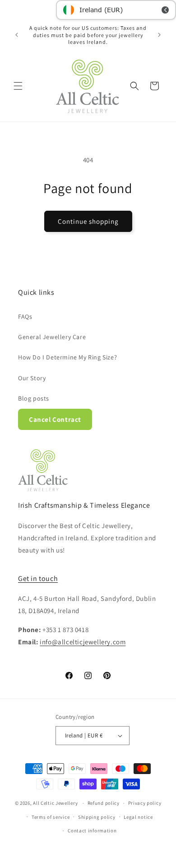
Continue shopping (88, 221)
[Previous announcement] (17, 35)
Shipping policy (97, 817)
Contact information (92, 830)
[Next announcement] (159, 35)
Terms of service (50, 817)
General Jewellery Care (52, 337)
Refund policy (104, 803)
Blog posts (33, 398)
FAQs (25, 316)
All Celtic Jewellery (55, 803)
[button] (18, 86)
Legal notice (138, 817)
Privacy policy (145, 803)
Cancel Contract (55, 419)
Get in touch (38, 578)
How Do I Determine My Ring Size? (67, 357)
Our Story (32, 378)
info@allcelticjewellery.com (82, 642)
